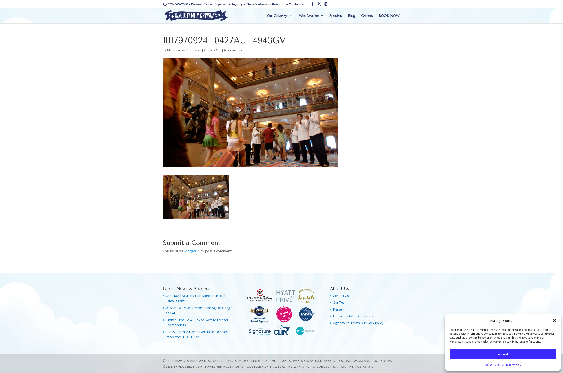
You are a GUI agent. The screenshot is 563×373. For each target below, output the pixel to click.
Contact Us (341, 296)
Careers (367, 16)
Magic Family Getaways (184, 50)
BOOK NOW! (389, 16)
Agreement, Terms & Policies (503, 364)
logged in (192, 251)
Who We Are (309, 16)
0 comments (233, 50)
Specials (335, 16)
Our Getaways (277, 16)
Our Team (340, 302)
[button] (554, 320)
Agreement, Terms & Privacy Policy (358, 323)
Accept (503, 354)
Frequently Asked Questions (353, 316)
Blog (351, 16)
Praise (337, 309)
